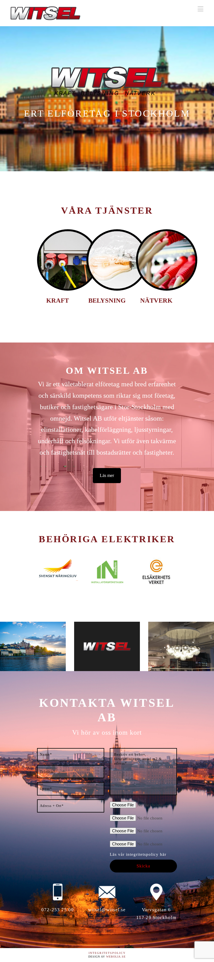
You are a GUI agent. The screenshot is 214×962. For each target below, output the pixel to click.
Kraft (57, 300)
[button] (200, 9)
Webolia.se (116, 956)
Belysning (107, 300)
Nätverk (156, 300)
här (163, 854)
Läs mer (107, 475)
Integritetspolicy (107, 952)
